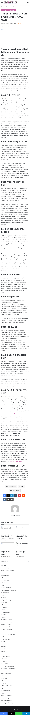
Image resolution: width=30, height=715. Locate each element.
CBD (3, 585)
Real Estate (5, 663)
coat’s (12, 471)
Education (4, 602)
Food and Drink (6, 612)
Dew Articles (6, 23)
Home (3, 6)
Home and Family (6, 624)
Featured (4, 607)
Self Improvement (6, 673)
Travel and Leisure (7, 685)
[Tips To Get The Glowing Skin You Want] (22, 546)
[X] (8, 495)
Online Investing (6, 656)
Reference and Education (8, 668)
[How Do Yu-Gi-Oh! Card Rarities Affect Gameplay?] (22, 530)
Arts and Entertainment (8, 570)
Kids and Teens (6, 639)
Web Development (7, 695)
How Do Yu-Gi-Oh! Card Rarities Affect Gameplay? (21, 536)
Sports (4, 683)
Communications (6, 587)
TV (3, 688)
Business (4, 578)
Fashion (4, 10)
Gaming (4, 617)
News (3, 654)
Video (3, 693)
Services (4, 678)
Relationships (5, 671)
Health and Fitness (7, 622)
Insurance (4, 631)
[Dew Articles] (10, 2)
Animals (4, 565)
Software (4, 680)
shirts (21, 487)
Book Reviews (5, 575)
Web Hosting (5, 698)
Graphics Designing (7, 619)
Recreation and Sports (8, 666)
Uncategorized (10, 6)
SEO (3, 676)
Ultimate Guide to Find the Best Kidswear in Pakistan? (7, 536)
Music (3, 651)
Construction (5, 592)
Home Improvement (7, 629)
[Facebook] (4, 495)
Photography (5, 658)
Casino (4, 582)
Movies (4, 649)
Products (4, 661)
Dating (4, 597)
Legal (3, 641)
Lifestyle (4, 644)
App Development (6, 568)
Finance (4, 609)
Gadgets (4, 614)
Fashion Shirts (11, 487)
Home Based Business (8, 627)
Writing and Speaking (7, 703)
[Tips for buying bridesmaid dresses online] (7, 546)
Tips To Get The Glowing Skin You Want (21, 553)
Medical (4, 646)
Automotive (5, 573)
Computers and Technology (9, 590)
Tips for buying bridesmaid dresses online (7, 553)
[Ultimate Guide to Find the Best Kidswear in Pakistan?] (7, 530)
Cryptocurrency (6, 595)
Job (3, 636)
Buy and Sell (5, 580)
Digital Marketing (6, 600)
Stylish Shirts (15, 490)
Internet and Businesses (8, 634)
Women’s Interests (7, 700)
